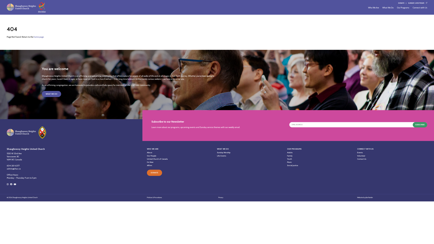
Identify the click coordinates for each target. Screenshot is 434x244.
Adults (289, 152)
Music (289, 162)
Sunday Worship (223, 152)
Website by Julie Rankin (365, 197)
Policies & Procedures (154, 197)
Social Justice (292, 165)
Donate (401, 3)
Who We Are (373, 7)
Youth (289, 159)
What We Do (388, 7)
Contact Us (361, 159)
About (149, 152)
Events (360, 152)
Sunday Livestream (416, 3)
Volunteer (361, 156)
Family (289, 156)
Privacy (220, 197)
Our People (151, 156)
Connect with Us (420, 7)
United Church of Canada (157, 159)
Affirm (149, 165)
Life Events (221, 156)
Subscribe (420, 125)
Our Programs (403, 7)
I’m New (150, 162)
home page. (39, 37)
